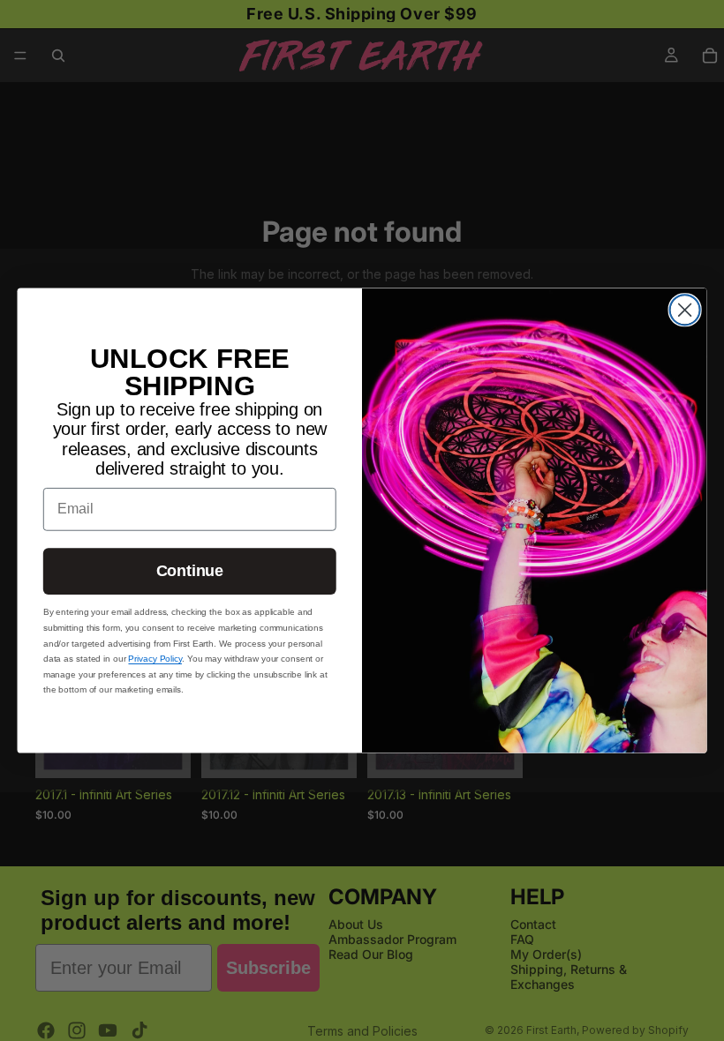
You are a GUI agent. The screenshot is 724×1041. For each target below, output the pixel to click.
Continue (189, 571)
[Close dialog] (685, 310)
